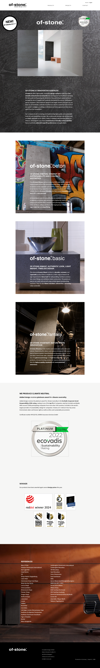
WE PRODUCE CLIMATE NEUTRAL (34, 393)
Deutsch (87, 2)
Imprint (90, 659)
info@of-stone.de (46, 659)
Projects (68, 5)
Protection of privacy (81, 659)
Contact (85, 5)
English (90, 2)
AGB (94, 659)
